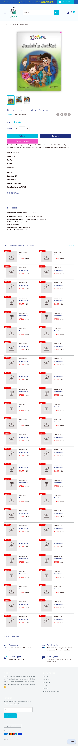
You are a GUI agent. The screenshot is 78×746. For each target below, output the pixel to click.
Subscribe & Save (67, 2)
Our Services (46, 682)
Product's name (23, 255)
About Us (45, 676)
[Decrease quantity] (16, 128)
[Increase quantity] (27, 128)
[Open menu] (5, 12)
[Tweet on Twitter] (65, 114)
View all (71, 246)
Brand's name (23, 252)
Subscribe (10, 716)
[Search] (56, 12)
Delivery (45, 685)
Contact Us (46, 679)
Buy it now (55, 136)
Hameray (9, 114)
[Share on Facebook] (57, 114)
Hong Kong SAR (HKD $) (11, 726)
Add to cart (22, 136)
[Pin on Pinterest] (61, 114)
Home (5, 24)
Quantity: (10, 128)
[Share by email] (69, 114)
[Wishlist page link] (64, 13)
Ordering (45, 688)
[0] (72, 12)
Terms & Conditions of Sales (51, 691)
